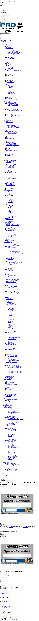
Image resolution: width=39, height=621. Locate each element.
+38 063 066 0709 (9, 40)
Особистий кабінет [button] (3, 22)
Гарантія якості (2, 526)
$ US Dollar (4, 19)
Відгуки (3, 10)
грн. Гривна (4, 20)
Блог (3, 9)
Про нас (3, 7)
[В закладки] (2, 480)
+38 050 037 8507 (14, 40)
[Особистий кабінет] (19, 2)
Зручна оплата (11, 527)
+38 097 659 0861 (3, 40)
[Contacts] (3, 4)
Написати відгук (3, 535)
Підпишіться (11, 585)
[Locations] (1, 4)
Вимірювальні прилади (6, 606)
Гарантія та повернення (6, 612)
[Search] (10, 33)
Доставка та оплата (5, 611)
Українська (8, 15)
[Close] (0, 537)
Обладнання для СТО (5, 475)
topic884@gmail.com (3, 601)
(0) (3, 522)
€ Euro (3, 18)
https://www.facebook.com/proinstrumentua (8, 599)
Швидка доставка (20, 526)
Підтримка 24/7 (25, 527)
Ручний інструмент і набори (6, 605)
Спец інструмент (5, 607)
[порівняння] (7, 480)
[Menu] (0, 3)
